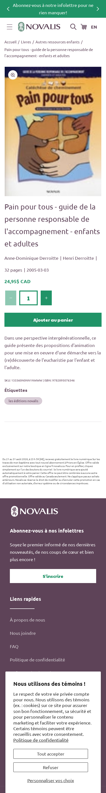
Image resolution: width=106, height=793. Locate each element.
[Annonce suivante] (98, 9)
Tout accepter (50, 753)
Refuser (50, 767)
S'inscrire (53, 576)
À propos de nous (27, 619)
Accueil (10, 41)
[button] (9, 27)
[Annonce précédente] (8, 9)
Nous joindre (23, 633)
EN (94, 27)
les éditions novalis (23, 400)
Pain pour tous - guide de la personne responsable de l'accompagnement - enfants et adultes (48, 52)
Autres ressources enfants (57, 41)
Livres (26, 41)
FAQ (14, 646)
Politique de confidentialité (41, 739)
